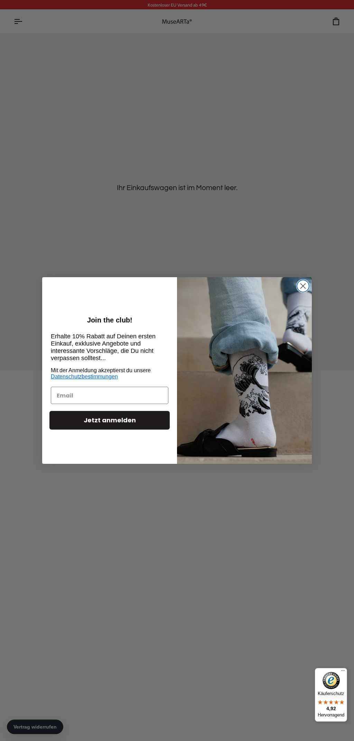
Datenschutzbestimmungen (84, 376)
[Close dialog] (303, 286)
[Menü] (343, 672)
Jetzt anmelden (110, 420)
